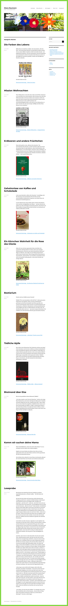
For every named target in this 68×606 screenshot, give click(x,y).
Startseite (33, 8)
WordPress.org (52, 75)
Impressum (61, 8)
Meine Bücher (39, 8)
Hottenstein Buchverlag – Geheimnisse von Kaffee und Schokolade (30, 233)
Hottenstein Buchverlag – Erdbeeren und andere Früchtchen (29, 178)
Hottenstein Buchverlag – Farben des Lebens (25, 82)
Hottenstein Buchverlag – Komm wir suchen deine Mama (28, 480)
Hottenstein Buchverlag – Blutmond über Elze (26, 434)
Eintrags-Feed (52, 72)
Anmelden (51, 71)
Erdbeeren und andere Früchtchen (23, 141)
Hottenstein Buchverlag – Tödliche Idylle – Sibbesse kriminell (29, 384)
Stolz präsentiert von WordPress (16, 601)
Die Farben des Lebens (16, 44)
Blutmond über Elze (15, 392)
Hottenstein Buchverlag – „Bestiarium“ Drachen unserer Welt (29, 335)
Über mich (55, 8)
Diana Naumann (10, 8)
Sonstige (51, 64)
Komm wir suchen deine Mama (21, 442)
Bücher (5, 50)
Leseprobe (10, 488)
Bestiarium (10, 293)
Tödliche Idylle (12, 343)
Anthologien (47, 8)
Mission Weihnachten (16, 90)
